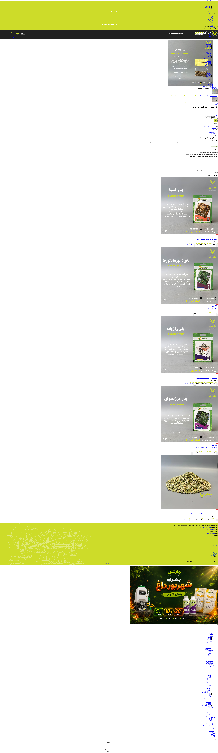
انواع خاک (211, 78)
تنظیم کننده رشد (210, 9)
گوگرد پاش (209, 45)
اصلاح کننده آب (208, 6)
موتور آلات (211, 42)
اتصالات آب (209, 73)
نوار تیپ (209, 74)
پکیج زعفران (210, 87)
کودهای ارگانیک (210, 12)
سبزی (212, 16)
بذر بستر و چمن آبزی (209, 21)
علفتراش (209, 49)
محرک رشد (211, 10)
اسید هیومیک (210, 8)
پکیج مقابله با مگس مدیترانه (208, 86)
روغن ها (211, 25)
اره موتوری (209, 47)
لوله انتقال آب (208, 75)
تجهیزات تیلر (206, 58)
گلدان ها (211, 80)
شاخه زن (206, 41)
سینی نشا (211, 79)
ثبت (215, 120)
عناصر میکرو (208, 2)
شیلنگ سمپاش (210, 66)
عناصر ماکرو (208, 1)
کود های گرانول (210, 13)
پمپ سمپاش (208, 44)
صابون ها (211, 26)
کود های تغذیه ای (210, 0)
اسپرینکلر (209, 72)
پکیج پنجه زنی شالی (209, 84)
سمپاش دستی (208, 62)
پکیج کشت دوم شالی (209, 85)
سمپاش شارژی (208, 61)
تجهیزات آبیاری (210, 69)
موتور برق (209, 46)
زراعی (212, 17)
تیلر (210, 57)
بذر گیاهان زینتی (210, 20)
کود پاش (209, 63)
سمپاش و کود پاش (209, 59)
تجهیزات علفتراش (205, 52)
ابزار (212, 28)
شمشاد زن (206, 38)
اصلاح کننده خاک (208, 7)
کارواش (209, 56)
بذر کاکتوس (211, 22)
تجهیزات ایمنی (210, 68)
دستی (207, 37)
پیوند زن (206, 40)
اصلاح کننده (211, 5)
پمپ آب (209, 48)
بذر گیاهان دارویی (209, 19)
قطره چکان (208, 76)
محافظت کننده (210, 3)
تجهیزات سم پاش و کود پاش (205, 65)
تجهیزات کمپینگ (210, 67)
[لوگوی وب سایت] (210, 36)
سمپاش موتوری (208, 64)
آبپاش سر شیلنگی (207, 71)
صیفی (212, 18)
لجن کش (209, 53)
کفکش (209, 54)
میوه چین (206, 39)
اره (210, 29)
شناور (210, 55)
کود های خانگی (210, 11)
